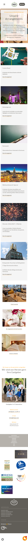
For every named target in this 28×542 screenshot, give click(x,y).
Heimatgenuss (7, 107)
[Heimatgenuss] (14, 95)
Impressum (14, 441)
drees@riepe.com (14, 418)
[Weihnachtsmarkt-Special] (14, 173)
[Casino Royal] (14, 56)
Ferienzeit (6, 146)
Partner (14, 439)
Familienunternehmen (14, 436)
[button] (4, 4)
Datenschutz (14, 442)
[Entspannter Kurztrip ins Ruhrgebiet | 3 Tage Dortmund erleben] (14, 251)
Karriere (14, 438)
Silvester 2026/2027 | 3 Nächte (12, 224)
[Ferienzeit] (14, 134)
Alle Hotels (14, 435)
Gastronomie (14, 304)
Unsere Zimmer (13, 353)
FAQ (14, 445)
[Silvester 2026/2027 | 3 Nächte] (14, 212)
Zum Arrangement (7, 153)
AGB (14, 444)
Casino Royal (6, 68)
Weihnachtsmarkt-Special (10, 185)
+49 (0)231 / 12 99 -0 (14, 411)
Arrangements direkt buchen (14, 329)
